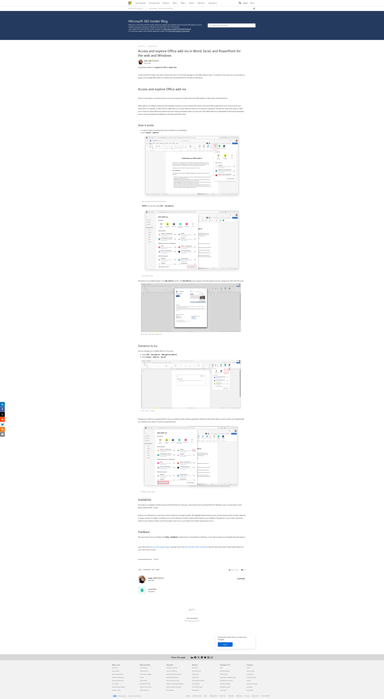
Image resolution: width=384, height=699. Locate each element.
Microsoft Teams (196, 684)
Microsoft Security (196, 671)
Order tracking (143, 680)
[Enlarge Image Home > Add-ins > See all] (191, 384)
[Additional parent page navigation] (146, 8)
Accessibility (249, 687)
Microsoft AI (195, 668)
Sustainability (249, 690)
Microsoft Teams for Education (173, 674)
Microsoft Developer (225, 671)
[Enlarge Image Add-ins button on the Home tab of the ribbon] (192, 166)
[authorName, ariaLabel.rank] (140, 61)
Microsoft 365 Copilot (197, 687)
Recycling (247, 696)
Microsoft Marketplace (225, 684)
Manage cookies (213, 696)
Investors (248, 680)
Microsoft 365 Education (172, 677)
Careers (248, 668)
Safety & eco (239, 696)
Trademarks (231, 696)
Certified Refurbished (145, 684)
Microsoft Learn (224, 674)
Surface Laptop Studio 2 (118, 674)
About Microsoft (250, 671)
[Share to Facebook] (195, 657)
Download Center (144, 671)
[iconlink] (142, 590)
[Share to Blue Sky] (205, 657)
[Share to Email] (212, 657)
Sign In (252, 3)
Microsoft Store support (145, 674)
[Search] (240, 3)
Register (245, 3)
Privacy (205, 696)
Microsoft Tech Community (226, 680)
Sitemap (188, 696)
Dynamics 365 (195, 674)
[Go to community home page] (130, 2)
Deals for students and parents (174, 687)
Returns (142, 677)
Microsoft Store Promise (146, 687)
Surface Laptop (115, 671)
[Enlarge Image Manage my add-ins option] (191, 457)
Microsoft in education (171, 668)
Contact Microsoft (196, 696)
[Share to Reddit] (202, 657)
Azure (221, 668)
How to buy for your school (172, 680)
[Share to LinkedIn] (192, 657)
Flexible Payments (144, 690)
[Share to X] (199, 657)
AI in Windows (115, 684)
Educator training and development (175, 684)
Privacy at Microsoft (251, 677)
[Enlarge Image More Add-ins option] (192, 241)
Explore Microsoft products (118, 687)
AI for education (170, 690)
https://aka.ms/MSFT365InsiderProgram (177, 29)
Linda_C (146, 61)
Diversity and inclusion (252, 684)
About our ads (255, 696)
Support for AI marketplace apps (228, 677)
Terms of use (223, 696)
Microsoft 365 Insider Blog (165, 8)
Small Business (195, 690)
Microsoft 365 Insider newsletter (195, 547)
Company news (250, 674)
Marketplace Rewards (225, 687)
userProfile (241, 579)
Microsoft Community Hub (135, 8)
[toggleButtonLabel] (254, 8)
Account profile (143, 668)
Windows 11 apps (116, 690)
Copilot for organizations (118, 677)
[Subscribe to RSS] (208, 657)
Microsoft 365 (153, 8)
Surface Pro (115, 668)
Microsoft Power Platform (198, 680)
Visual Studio (223, 690)
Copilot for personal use (118, 680)
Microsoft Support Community (179, 31)
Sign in (225, 644)
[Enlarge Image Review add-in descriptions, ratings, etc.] (191, 307)
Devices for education (171, 671)
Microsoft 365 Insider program (160, 547)
